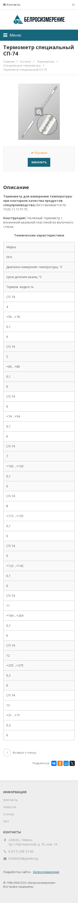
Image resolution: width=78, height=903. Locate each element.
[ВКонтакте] (54, 763)
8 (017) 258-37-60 (20, 851)
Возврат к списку (24, 752)
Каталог (25, 61)
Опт (6, 821)
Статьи (8, 814)
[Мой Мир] (66, 763)
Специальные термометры (22, 65)
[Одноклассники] (60, 763)
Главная (9, 61)
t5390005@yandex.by (23, 858)
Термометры (46, 61)
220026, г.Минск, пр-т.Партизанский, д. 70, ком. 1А (33, 842)
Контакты (13, 4)
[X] (72, 763)
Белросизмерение (46, 872)
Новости (9, 807)
